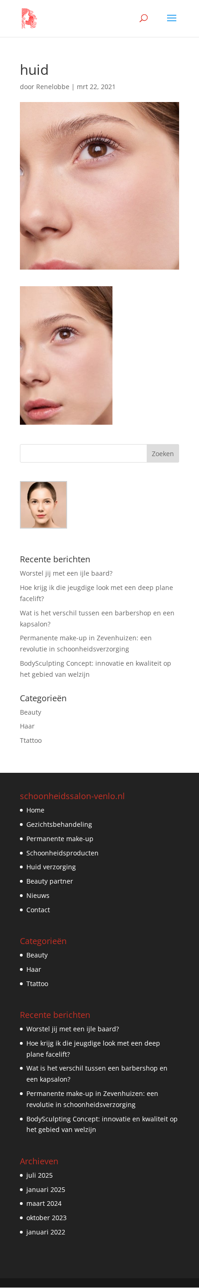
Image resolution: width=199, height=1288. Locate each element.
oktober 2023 (46, 1217)
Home (35, 810)
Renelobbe (52, 86)
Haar (27, 726)
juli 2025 (39, 1175)
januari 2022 (45, 1232)
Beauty (30, 712)
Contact (38, 909)
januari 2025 (45, 1189)
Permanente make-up (59, 838)
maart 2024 (44, 1203)
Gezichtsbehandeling (59, 824)
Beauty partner (49, 881)
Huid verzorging (51, 866)
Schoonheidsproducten (62, 853)
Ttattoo (31, 740)
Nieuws (38, 895)
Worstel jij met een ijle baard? (66, 573)
